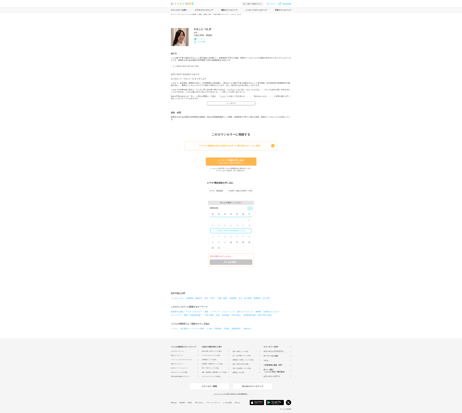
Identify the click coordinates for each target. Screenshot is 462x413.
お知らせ (237, 402)
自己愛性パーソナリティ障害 (192, 329)
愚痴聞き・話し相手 (262, 298)
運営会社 (174, 402)
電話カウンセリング (229, 10)
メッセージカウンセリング (256, 10)
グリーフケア (176, 315)
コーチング (215, 312)
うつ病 (209, 329)
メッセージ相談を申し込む (231, 161)
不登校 (226, 329)
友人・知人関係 (245, 298)
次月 (250, 208)
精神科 (258, 312)
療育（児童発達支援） (193, 315)
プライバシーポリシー (213, 402)
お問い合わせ (199, 402)
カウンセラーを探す (179, 10)
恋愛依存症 (236, 329)
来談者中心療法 (177, 312)
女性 (218, 315)
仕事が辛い (247, 329)
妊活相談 (225, 315)
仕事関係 (232, 298)
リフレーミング (228, 312)
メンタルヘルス (177, 298)
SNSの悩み (236, 315)
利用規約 (182, 402)
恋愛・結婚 (222, 298)
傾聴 (206, 312)
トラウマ (174, 329)
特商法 (190, 402)
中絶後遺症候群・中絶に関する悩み (257, 315)
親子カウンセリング (245, 312)
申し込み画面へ (231, 262)
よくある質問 (227, 402)
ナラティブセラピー (194, 312)
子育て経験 (209, 315)
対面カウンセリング (283, 10)
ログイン (273, 4)
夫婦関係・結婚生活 (194, 298)
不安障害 (217, 329)
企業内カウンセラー (271, 312)
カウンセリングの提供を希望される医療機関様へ (231, 394)
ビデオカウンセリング (204, 10)
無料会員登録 (286, 4)
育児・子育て (210, 298)
